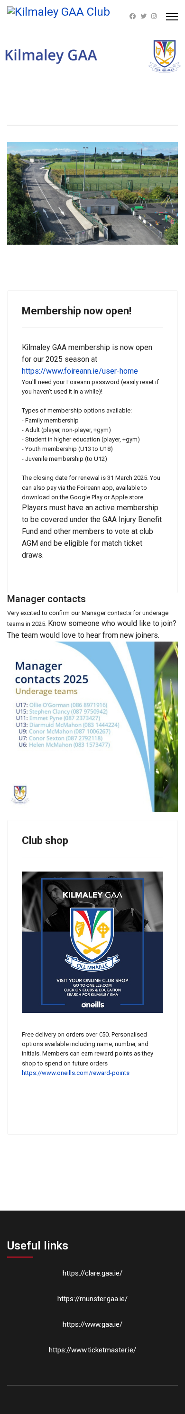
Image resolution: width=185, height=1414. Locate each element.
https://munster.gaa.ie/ (92, 1299)
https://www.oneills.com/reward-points (76, 1072)
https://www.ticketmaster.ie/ (92, 1350)
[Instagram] (154, 16)
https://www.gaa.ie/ (92, 1324)
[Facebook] (133, 16)
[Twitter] (143, 16)
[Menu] (172, 16)
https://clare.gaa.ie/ (92, 1273)
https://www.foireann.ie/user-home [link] (80, 371)
